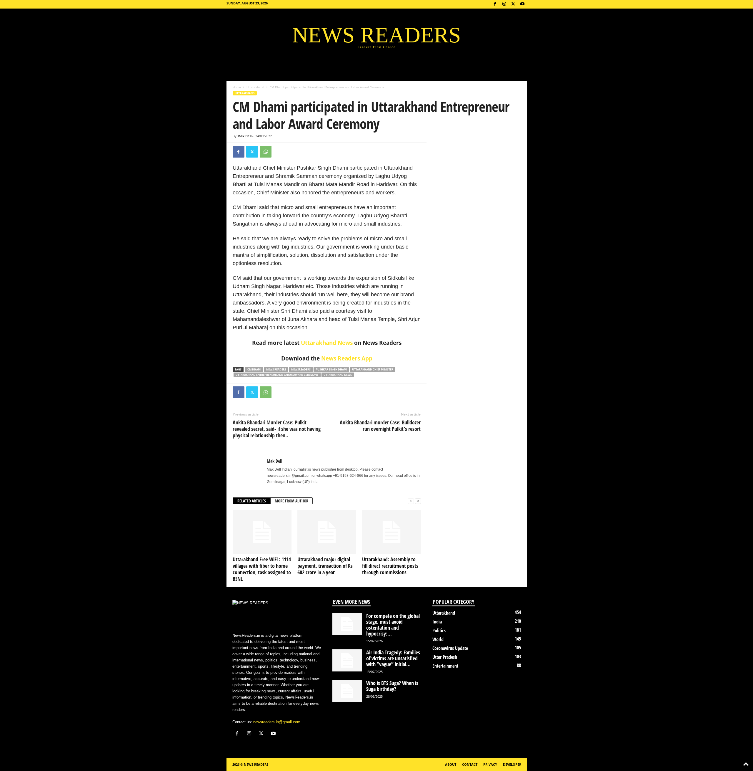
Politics (439, 630)
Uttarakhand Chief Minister (372, 369)
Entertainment (445, 666)
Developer (512, 764)
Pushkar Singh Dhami (331, 369)
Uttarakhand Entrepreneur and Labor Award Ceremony (277, 375)
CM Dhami (254, 369)
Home (237, 87)
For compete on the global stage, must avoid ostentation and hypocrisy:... (393, 624)
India (437, 621)
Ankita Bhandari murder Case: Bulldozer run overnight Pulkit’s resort (380, 425)
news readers (276, 369)
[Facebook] (495, 4)
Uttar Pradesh (444, 657)
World (438, 639)
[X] (513, 4)
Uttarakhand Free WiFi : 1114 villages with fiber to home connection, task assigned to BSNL (262, 569)
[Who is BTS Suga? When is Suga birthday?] (347, 691)
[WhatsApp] (265, 152)
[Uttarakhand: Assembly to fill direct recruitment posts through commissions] (391, 532)
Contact (469, 764)
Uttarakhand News (327, 343)
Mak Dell (244, 136)
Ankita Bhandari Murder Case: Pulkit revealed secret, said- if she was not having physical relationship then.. (277, 429)
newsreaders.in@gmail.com (276, 722)
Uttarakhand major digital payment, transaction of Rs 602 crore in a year (325, 566)
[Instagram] (504, 4)
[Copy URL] (279, 152)
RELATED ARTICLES (251, 501)
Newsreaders (301, 369)
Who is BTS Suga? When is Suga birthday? (392, 685)
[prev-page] (411, 501)
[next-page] (418, 501)
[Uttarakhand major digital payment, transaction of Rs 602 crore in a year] (326, 532)
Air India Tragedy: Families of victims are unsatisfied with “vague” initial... (393, 658)
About (450, 764)
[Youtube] (522, 4)
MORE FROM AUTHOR (291, 501)
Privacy (490, 764)
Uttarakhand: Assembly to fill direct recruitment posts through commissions (390, 566)
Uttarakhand (255, 87)
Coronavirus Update (450, 648)
